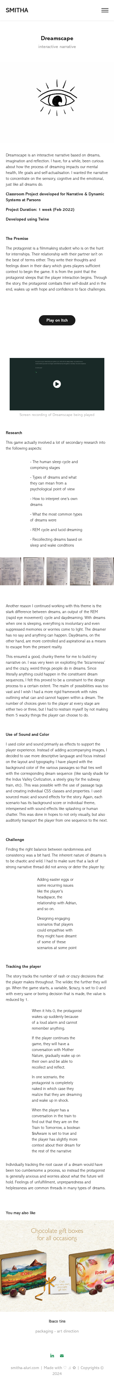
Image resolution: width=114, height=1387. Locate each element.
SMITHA (17, 10)
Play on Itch (57, 320)
